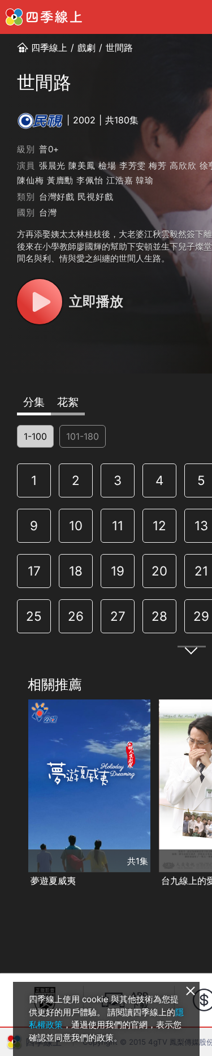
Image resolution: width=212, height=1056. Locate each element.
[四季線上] (44, 17)
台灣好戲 (57, 196)
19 (117, 570)
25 (34, 616)
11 (117, 525)
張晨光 (52, 165)
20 (159, 570)
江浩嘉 (119, 180)
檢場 (107, 165)
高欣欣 (183, 165)
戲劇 (86, 47)
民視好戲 (95, 196)
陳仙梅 (30, 180)
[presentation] (12, 793)
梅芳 (158, 165)
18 (76, 570)
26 (76, 616)
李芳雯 (132, 165)
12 (159, 525)
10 (76, 525)
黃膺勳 (60, 180)
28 (159, 616)
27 (118, 616)
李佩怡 (89, 180)
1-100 (35, 436)
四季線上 (49, 47)
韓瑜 (145, 180)
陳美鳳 (81, 165)
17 (34, 570)
